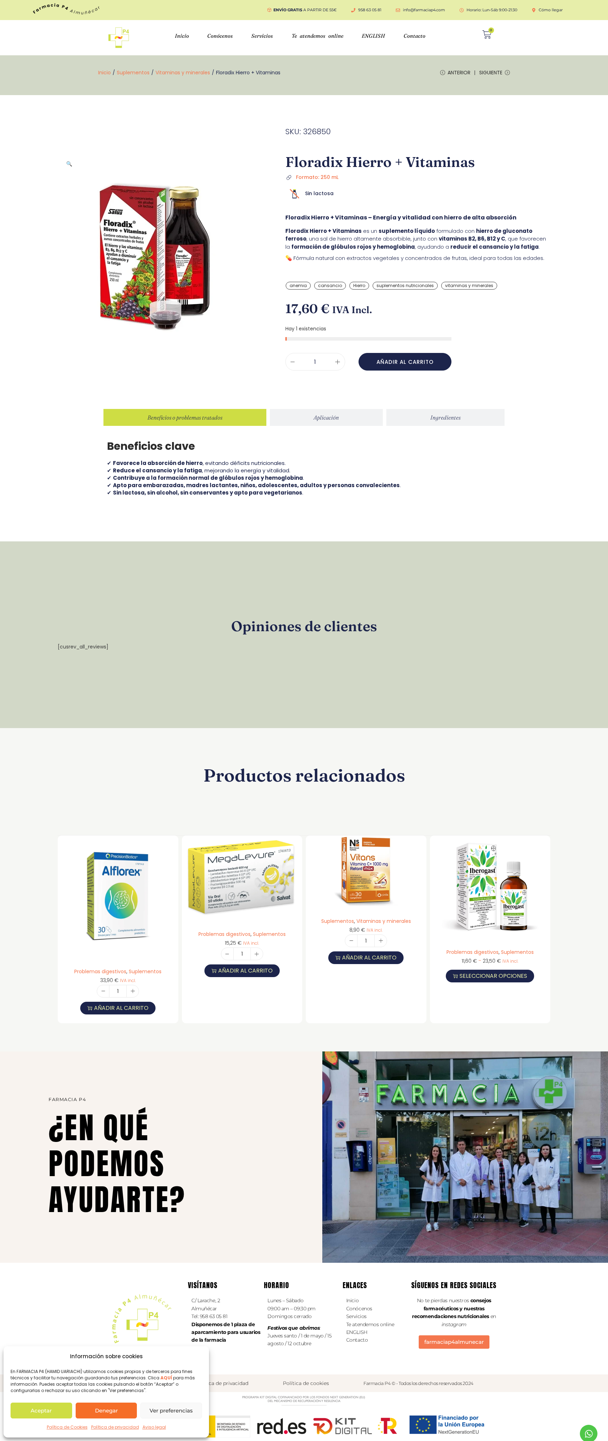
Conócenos (220, 35)
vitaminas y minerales (469, 285)
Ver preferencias (171, 1410)
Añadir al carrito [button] (121, 1008)
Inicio (182, 35)
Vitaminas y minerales (183, 72)
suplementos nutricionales (405, 285)
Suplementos (133, 72)
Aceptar (41, 1410)
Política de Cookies (67, 1427)
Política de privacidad (115, 1427)
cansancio (330, 285)
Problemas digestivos (100, 971)
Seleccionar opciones (493, 976)
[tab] (184, 417)
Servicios (262, 35)
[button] (69, 163)
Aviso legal (154, 1427)
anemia (298, 285)
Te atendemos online (317, 35)
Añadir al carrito (404, 362)
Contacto (414, 35)
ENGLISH (373, 35)
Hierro (359, 285)
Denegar (106, 1410)
